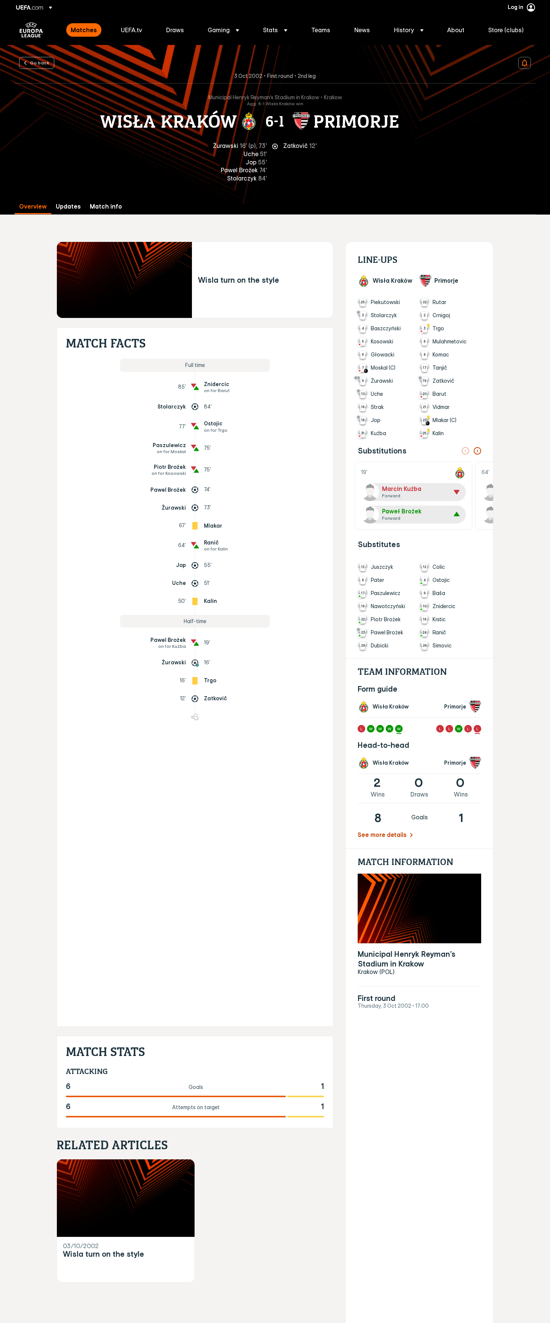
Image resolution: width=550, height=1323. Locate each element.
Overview (33, 206)
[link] (84, 30)
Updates (68, 206)
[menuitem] (86, 30)
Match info (106, 206)
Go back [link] (39, 62)
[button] (223, 30)
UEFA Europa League (31, 29)
